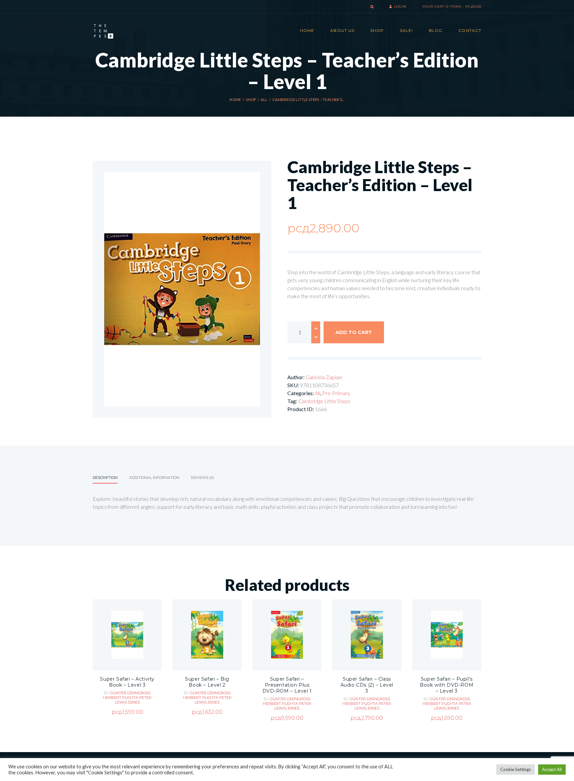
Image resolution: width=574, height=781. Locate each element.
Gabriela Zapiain (324, 377)
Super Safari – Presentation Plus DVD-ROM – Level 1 (287, 685)
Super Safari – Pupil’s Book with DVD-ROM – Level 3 (446, 685)
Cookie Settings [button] (515, 769)
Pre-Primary (336, 393)
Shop (251, 99)
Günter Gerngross (130, 693)
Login (400, 6)
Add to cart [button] (127, 654)
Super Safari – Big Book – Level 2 (207, 682)
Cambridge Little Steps (324, 401)
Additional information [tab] (154, 477)
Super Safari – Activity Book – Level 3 (127, 682)
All (264, 99)
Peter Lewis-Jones (133, 700)
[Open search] (371, 7)
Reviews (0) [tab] (202, 477)
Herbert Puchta (121, 697)
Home (235, 99)
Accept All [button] (552, 769)
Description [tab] (105, 477)
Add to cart (353, 332)
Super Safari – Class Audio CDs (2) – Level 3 (366, 685)
